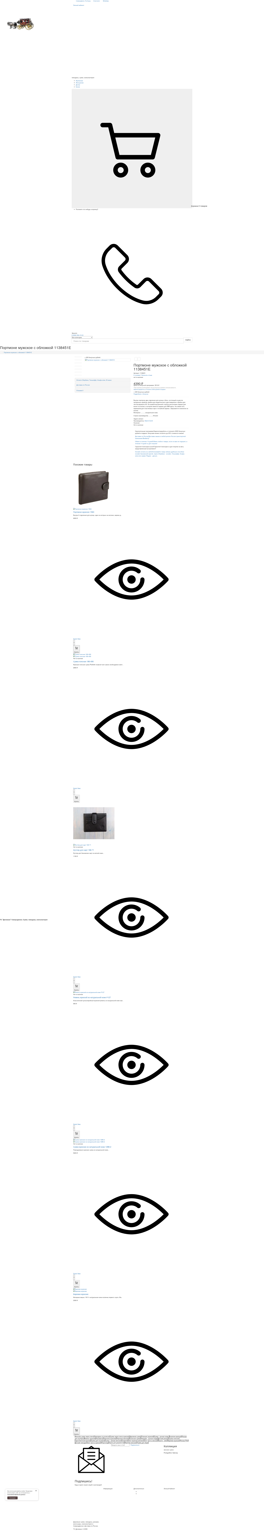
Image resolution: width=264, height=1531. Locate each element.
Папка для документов (116, 1443)
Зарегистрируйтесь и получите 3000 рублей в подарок (149, 389)
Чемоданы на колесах (101, 1436)
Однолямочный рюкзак (82, 1441)
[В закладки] (136, 359)
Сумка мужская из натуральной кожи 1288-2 (92, 1146)
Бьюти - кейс (163, 1441)
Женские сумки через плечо (84, 1436)
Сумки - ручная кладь (161, 1436)
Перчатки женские (123, 1438)
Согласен (12, 1498)
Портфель (99, 1438)
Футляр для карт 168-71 (83, 850)
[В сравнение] (139, 359)
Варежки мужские (80, 1294)
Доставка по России (83, 385)
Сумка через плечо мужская (119, 1436)
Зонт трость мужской (94, 1443)
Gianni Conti (149, 421)
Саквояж (125, 1441)
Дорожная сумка (135, 1436)
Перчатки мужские (110, 1438)
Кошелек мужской (175, 1436)
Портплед (105, 1443)
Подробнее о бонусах (141, 394)
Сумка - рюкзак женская (113, 1441)
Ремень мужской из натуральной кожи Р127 (92, 997)
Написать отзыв (146, 375)
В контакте (97, 1)
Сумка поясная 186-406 (83, 661)
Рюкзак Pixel (184, 1441)
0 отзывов (137, 375)
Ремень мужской (89, 1438)
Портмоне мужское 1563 (83, 512)
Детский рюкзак (163, 1438)
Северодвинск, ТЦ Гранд (83, 1)
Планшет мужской (147, 1436)
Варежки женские (131, 1443)
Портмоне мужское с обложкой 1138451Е (18, 352)
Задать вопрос (138, 419)
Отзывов (79, 390)
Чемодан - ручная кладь (149, 1438)
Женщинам (80, 83)
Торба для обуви (142, 1443)
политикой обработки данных (16, 1494)
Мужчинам (79, 81)
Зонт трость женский (151, 1441)
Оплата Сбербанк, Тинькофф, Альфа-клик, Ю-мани (93, 380)
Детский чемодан (81, 1443)
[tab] (102, 380)
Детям (78, 85)
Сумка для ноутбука (98, 1441)
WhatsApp (106, 1)
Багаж (78, 87)
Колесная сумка (134, 1438)
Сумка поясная (174, 1438)
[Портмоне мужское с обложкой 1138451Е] (78, 356)
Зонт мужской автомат (135, 1441)
